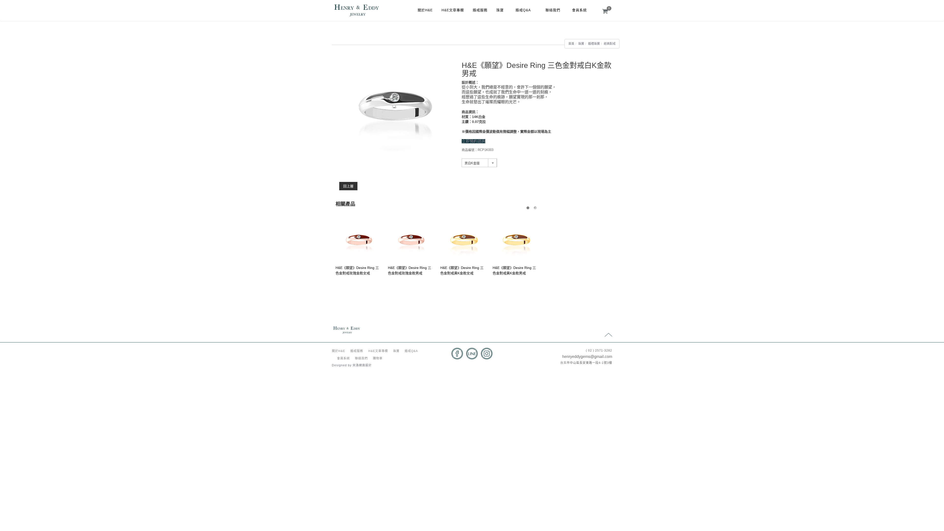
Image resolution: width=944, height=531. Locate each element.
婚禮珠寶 (594, 43)
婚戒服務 (480, 10)
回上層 (348, 186)
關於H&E (425, 10)
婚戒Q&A (523, 10)
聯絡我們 (553, 10)
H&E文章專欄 (453, 10)
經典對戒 (610, 43)
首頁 (571, 43)
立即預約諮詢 (473, 141)
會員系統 (579, 10)
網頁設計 (365, 365)
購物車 (378, 358)
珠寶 (500, 10)
